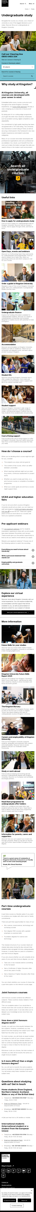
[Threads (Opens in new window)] (3, 1175)
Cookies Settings (17, 1205)
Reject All (24, 1200)
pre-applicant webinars (11, 529)
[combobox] (18, 76)
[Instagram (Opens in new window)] (3, 1170)
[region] (17, 1199)
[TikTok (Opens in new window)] (29, 1170)
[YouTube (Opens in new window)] (24, 1170)
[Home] (5, 3)
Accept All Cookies (9, 1200)
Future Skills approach (19, 106)
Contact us (5, 1182)
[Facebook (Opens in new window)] (13, 1170)
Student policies (6, 1185)
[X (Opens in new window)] (19, 1170)
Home (26, 9)
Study (32, 9)
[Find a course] (18, 178)
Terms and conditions (8, 1188)
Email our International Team (13, 1140)
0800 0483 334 (9, 56)
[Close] (32, 1190)
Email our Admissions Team (12, 1103)
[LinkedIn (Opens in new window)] (8, 1170)
